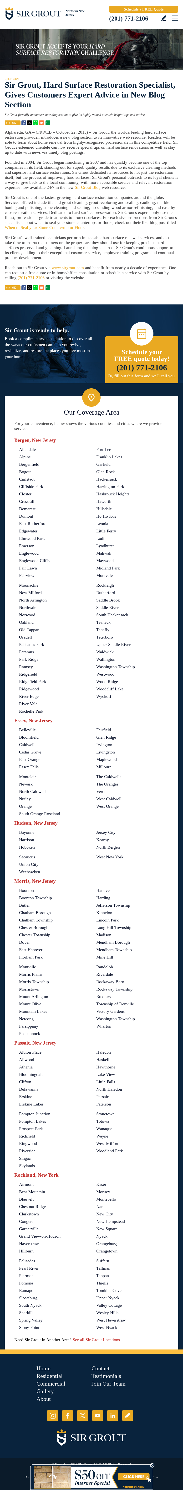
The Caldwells (108, 776)
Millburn (104, 766)
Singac (25, 1158)
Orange (25, 806)
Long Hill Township (113, 927)
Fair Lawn (28, 568)
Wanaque (104, 1128)
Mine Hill (104, 957)
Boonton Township (35, 897)
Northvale (27, 607)
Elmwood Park (32, 538)
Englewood (29, 553)
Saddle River (107, 607)
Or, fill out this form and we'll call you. (142, 376)
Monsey (103, 1191)
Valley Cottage (109, 1305)
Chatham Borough (35, 912)
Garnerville (29, 1228)
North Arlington (33, 600)
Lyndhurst (105, 545)
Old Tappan (29, 629)
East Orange (29, 759)
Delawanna (28, 1089)
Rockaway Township (114, 989)
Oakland (26, 622)
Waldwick (105, 652)
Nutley (25, 798)
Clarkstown (29, 1214)
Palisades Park (31, 644)
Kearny (102, 839)
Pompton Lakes (32, 1121)
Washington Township (115, 666)
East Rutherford (32, 523)
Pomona (26, 1283)
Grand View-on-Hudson (40, 1236)
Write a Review (163, 18)
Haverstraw (29, 1243)
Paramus (26, 652)
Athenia (26, 1067)
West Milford (107, 1143)
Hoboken (27, 847)
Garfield (103, 464)
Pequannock (29, 1033)
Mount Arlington (33, 996)
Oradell (25, 637)
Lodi (100, 538)
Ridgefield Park (32, 681)
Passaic (102, 1096)
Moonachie (28, 585)
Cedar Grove (30, 752)
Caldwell (27, 744)
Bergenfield (29, 464)
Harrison (26, 839)
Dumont (26, 516)
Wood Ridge (107, 681)
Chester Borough (33, 927)
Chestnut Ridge (32, 1206)
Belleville (27, 729)
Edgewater (28, 531)
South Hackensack (112, 614)
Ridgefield (28, 674)
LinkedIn (112, 1415)
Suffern (102, 1260)
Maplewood (106, 759)
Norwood (27, 614)
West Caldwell (109, 798)
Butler (24, 905)
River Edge (29, 696)
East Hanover (30, 949)
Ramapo (26, 1290)
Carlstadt (27, 479)
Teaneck (103, 622)
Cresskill (26, 501)
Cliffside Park (31, 486)
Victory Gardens (110, 1011)
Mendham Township (114, 949)
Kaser (101, 1184)
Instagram (52, 1415)
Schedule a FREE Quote (143, 9)
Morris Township (34, 981)
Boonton (26, 890)
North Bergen (108, 847)
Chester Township (34, 934)
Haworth (103, 501)
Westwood (105, 674)
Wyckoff (103, 696)
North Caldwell (32, 791)
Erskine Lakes (31, 1104)
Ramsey (26, 666)
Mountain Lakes (33, 1011)
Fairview (26, 575)
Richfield (27, 1136)
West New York (109, 857)
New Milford (30, 592)
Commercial (50, 1384)
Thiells (102, 1283)
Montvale (104, 575)
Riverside (27, 1151)
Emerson (26, 545)
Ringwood (28, 1143)
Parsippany (28, 1026)
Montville (27, 966)
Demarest (27, 508)
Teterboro (104, 637)
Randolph (104, 966)
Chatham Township (36, 920)
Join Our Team (109, 1384)
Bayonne (26, 832)
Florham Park (31, 957)
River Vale (28, 703)
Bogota (25, 471)
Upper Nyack (107, 1297)
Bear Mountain (32, 1191)
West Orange (107, 806)
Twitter (82, 1415)
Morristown (29, 989)
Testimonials (106, 1376)
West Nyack (106, 1327)
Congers (26, 1221)
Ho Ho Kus (106, 516)
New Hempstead (110, 1221)
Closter (25, 494)
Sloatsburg (28, 1297)
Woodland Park (109, 1151)
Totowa (102, 1121)
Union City (28, 864)
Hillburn (26, 1251)
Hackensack (106, 479)
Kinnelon (104, 912)
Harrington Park (110, 486)
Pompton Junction (34, 1113)
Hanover (103, 890)
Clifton (25, 1081)
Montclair (27, 776)
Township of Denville (115, 1004)
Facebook (67, 1415)
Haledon (103, 1052)
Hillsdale (104, 508)
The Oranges (107, 784)
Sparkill (26, 1312)
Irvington (104, 744)
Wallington (105, 659)
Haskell (102, 1059)
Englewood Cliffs (34, 560)
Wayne (102, 1136)
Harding (103, 897)
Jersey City (106, 832)
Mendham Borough (113, 942)
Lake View (105, 1074)
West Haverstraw (111, 1320)
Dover (24, 942)
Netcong (26, 1018)
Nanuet (102, 1206)
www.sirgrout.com (68, 267)
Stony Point (29, 1327)
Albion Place (30, 1052)
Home (7, 78)
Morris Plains (30, 974)
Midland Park (108, 568)
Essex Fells (29, 766)
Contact (101, 1368)
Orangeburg (106, 1243)
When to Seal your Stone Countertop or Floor (44, 227)
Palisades (27, 1260)
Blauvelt (26, 1199)
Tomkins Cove (109, 1290)
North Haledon (109, 1089)
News (16, 78)
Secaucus (27, 857)
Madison (103, 934)
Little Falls (105, 1081)
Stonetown (105, 1113)
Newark (26, 784)
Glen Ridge (106, 737)
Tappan (102, 1275)
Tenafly (102, 629)
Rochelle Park (31, 711)
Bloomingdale (31, 1074)
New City (104, 1214)
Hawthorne (105, 1067)
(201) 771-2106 (128, 18)
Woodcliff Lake (109, 689)
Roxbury (103, 996)
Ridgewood (29, 689)
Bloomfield (29, 737)
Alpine (25, 457)
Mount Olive (30, 1004)
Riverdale (104, 974)
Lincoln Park (107, 920)
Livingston (105, 752)
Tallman (103, 1268)
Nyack (101, 1236)
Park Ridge (28, 659)
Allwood (26, 1059)
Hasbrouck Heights (112, 494)
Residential (49, 1376)
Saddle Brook (108, 600)
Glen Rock (105, 471)
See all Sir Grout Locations (96, 1339)
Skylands (27, 1165)
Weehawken (29, 871)
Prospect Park (31, 1128)
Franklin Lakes (109, 457)
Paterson (103, 1104)
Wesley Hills (107, 1312)
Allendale (27, 449)
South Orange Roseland (39, 813)
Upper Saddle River (113, 644)
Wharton (103, 1026)
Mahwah (103, 553)
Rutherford (105, 592)
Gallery (45, 1391)
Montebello (106, 1199)
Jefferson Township (113, 905)
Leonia (102, 523)
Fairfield (103, 729)
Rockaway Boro (110, 981)
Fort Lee (103, 449)
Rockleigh (105, 585)
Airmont (26, 1184)
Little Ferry (106, 531)
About (43, 1399)
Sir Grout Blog (88, 187)
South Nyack (30, 1305)
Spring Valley (31, 1320)
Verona (102, 791)
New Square (106, 1228)
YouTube (97, 1415)
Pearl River (29, 1268)
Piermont (27, 1275)
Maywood (105, 560)
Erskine (25, 1096)
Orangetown (106, 1251)
